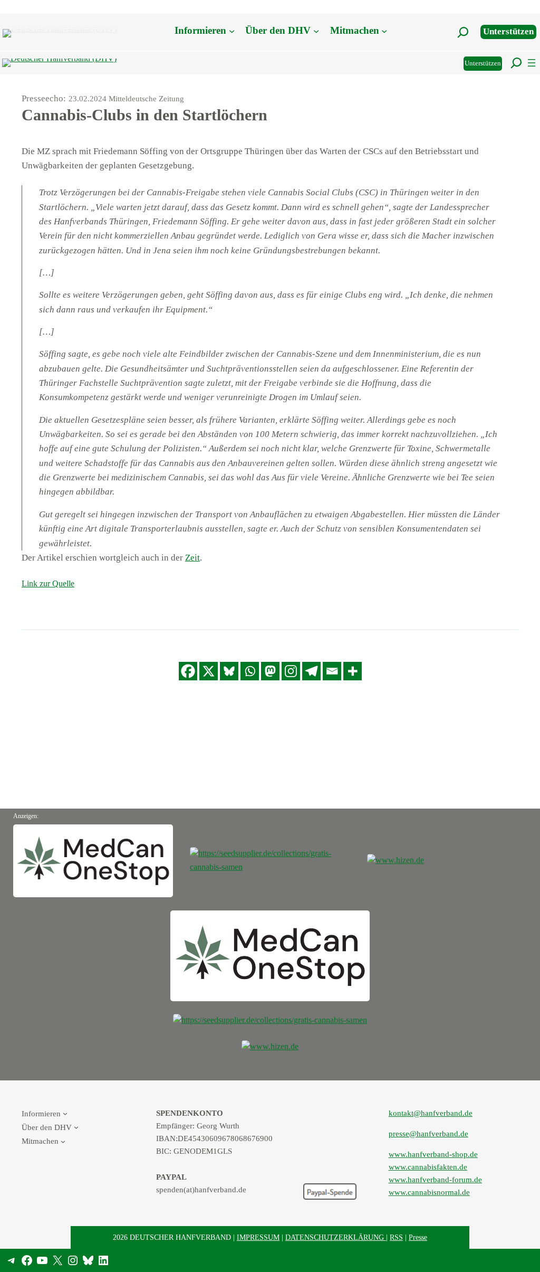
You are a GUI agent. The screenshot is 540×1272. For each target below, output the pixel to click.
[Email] (332, 671)
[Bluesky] (229, 671)
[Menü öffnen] (531, 62)
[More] (352, 671)
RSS (396, 1237)
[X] (208, 671)
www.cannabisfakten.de (428, 1167)
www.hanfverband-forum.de (435, 1179)
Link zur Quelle (48, 583)
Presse (418, 1237)
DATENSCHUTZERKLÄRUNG (335, 1237)
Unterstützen (508, 31)
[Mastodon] (270, 671)
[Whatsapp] (249, 671)
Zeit (192, 558)
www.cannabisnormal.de (429, 1192)
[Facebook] (188, 671)
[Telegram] (311, 671)
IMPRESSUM (258, 1237)
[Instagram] (291, 671)
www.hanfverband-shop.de (433, 1154)
